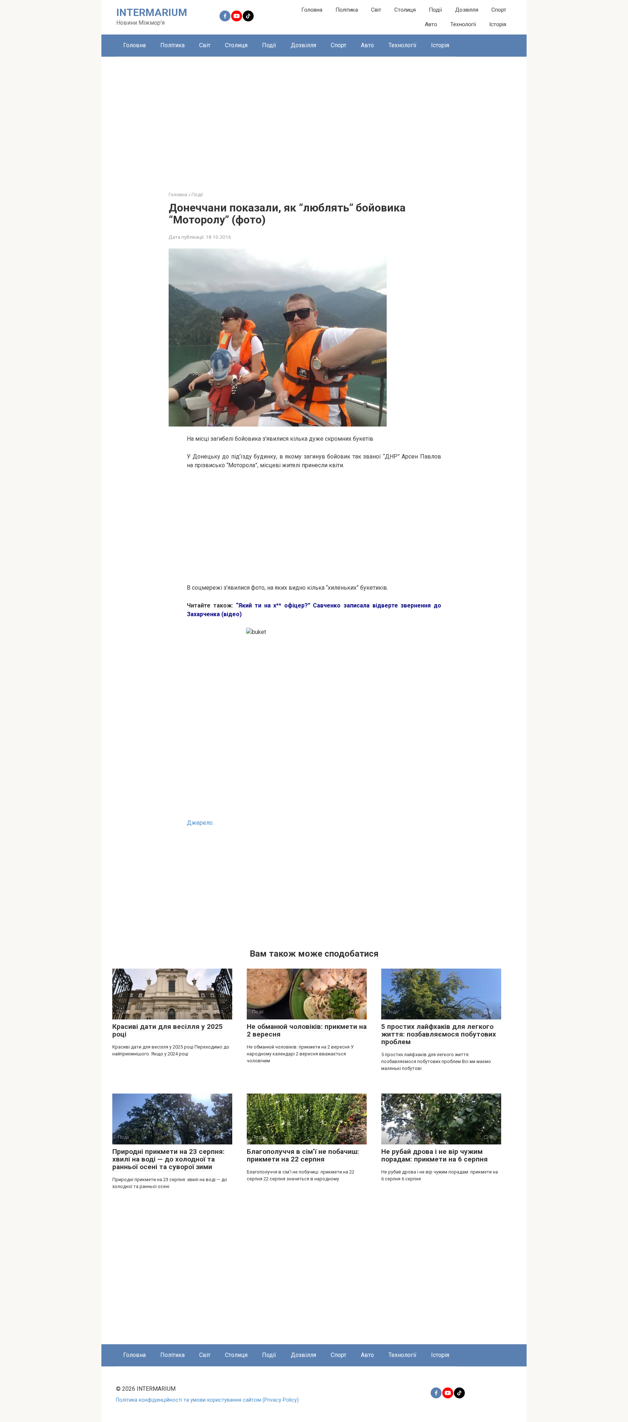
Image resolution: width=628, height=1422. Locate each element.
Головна (311, 10)
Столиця (405, 10)
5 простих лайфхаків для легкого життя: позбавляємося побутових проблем (438, 1034)
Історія (497, 24)
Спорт (498, 10)
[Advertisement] (314, 118)
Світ (376, 10)
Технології (463, 24)
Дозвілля (466, 10)
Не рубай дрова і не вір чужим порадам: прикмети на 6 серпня (434, 1155)
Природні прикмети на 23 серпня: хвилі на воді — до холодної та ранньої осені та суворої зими (168, 1159)
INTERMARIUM (151, 13)
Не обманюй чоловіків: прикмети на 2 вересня (307, 1030)
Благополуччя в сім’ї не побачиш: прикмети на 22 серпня (303, 1155)
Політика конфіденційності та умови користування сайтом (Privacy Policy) (207, 1400)
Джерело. (200, 822)
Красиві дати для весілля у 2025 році (167, 1030)
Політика (346, 10)
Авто (431, 24)
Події (435, 10)
